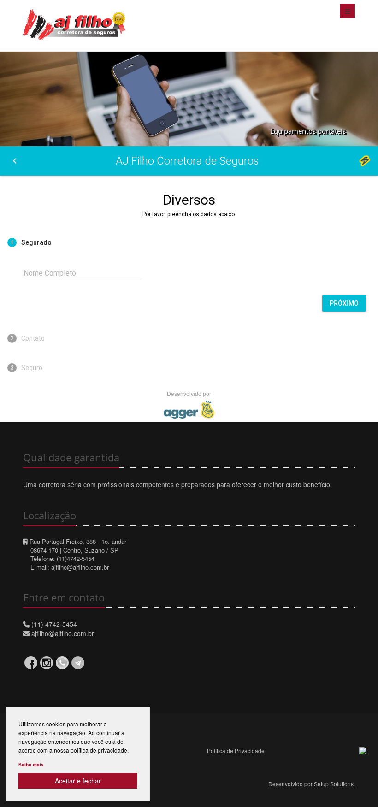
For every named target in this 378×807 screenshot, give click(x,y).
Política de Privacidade (236, 750)
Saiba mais (31, 764)
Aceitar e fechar (78, 780)
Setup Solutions (334, 784)
